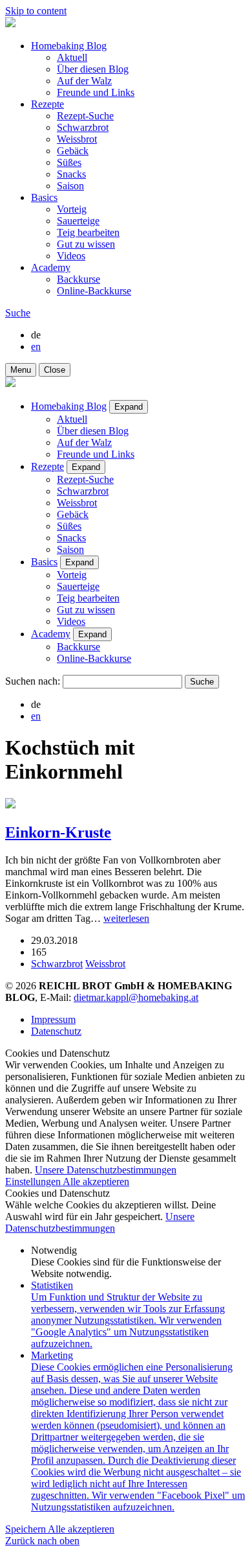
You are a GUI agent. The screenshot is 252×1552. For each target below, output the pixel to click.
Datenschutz (56, 1031)
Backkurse (78, 279)
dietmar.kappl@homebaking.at (136, 997)
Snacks (71, 174)
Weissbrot (77, 139)
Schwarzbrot (83, 127)
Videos (71, 255)
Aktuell (72, 57)
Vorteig (72, 209)
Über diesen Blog (93, 69)
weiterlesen (126, 918)
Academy (50, 267)
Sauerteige (78, 220)
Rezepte (47, 104)
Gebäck (73, 150)
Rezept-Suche (85, 115)
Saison (70, 185)
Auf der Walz (84, 80)
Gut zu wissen (86, 244)
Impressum (53, 1019)
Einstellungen (34, 1181)
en (36, 346)
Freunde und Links (95, 92)
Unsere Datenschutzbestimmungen (105, 1169)
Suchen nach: (32, 681)
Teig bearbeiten (88, 232)
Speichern (26, 1528)
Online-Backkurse (94, 290)
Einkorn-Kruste (58, 832)
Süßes (69, 162)
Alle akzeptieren (96, 1181)
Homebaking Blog (69, 45)
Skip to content (36, 10)
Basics (44, 197)
